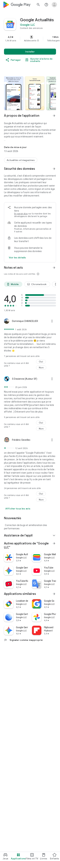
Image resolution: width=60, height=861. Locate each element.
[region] (30, 38)
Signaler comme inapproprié (23, 639)
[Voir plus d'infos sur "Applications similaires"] (54, 594)
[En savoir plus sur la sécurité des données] (17, 258)
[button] (38, 40)
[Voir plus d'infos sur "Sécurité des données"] (54, 169)
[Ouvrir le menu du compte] (54, 5)
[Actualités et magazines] (20, 160)
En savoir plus (21, 214)
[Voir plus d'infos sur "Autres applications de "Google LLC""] (54, 543)
